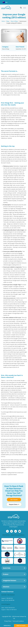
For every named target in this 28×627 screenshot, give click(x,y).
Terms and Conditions (18, 621)
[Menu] (24, 8)
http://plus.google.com (9, 298)
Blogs (7, 21)
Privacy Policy (7, 621)
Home (3, 21)
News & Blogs (14, 21)
